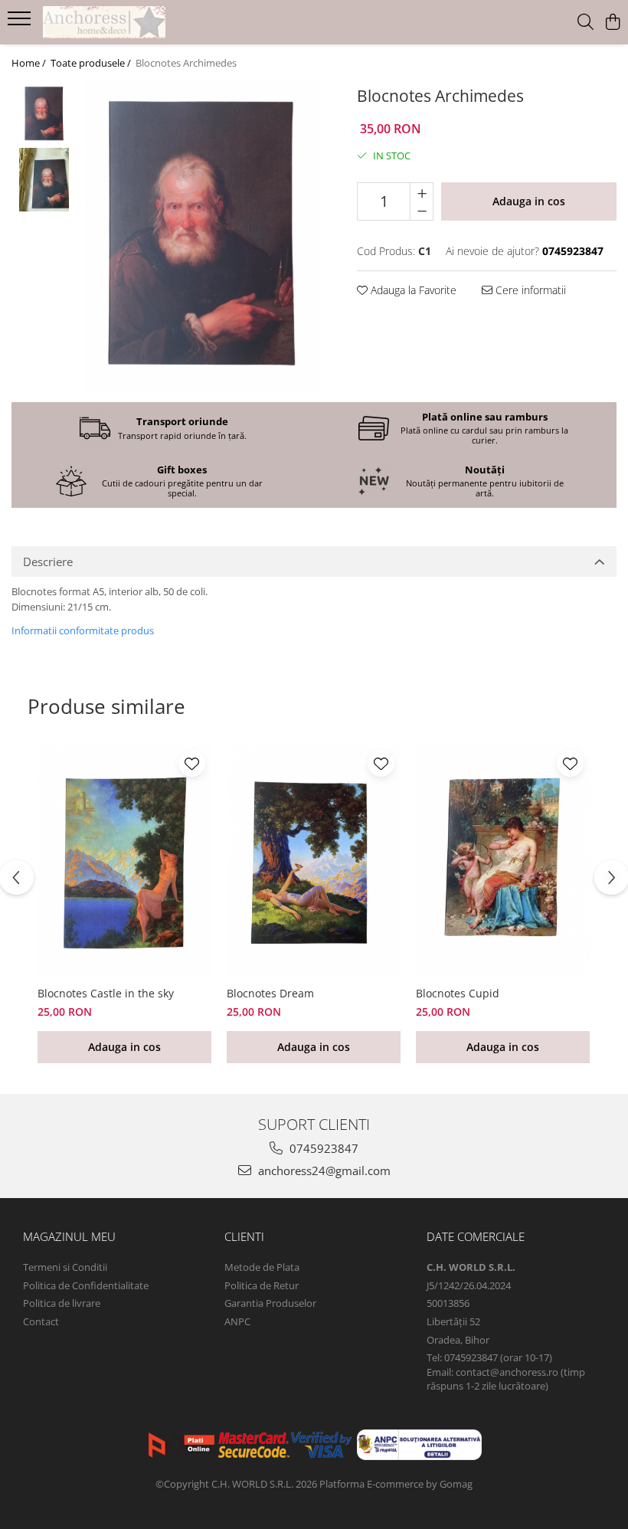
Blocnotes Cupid (457, 993)
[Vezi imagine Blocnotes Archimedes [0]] (44, 114)
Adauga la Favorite (412, 290)
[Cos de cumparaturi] (612, 22)
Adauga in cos (528, 201)
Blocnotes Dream (270, 993)
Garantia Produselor (270, 1303)
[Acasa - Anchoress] (104, 22)
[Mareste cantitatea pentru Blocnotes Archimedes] (421, 192)
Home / (29, 63)
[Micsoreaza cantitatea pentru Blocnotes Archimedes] (421, 211)
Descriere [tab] (48, 561)
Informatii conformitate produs (82, 630)
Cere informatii (529, 290)
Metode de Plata (261, 1267)
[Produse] (21, 22)
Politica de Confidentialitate (86, 1285)
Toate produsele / (92, 63)
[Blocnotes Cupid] (503, 861)
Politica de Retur (261, 1285)
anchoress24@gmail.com (323, 1170)
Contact (41, 1321)
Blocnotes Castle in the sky (106, 993)
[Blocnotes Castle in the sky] (124, 861)
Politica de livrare (61, 1303)
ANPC (237, 1321)
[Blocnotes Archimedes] (201, 238)
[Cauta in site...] (585, 22)
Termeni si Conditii (65, 1267)
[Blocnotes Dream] (314, 861)
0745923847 (322, 1148)
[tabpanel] (201, 238)
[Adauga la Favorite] (191, 763)
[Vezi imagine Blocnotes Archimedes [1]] (44, 179)
